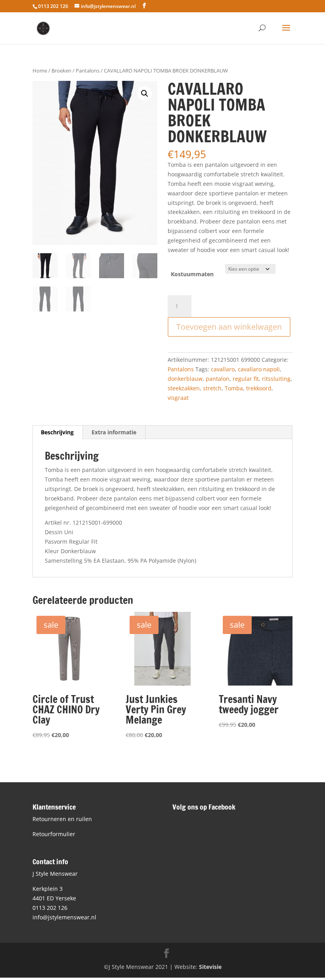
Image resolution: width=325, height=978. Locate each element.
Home (39, 70)
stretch (212, 388)
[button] (145, 93)
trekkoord (258, 388)
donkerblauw (185, 378)
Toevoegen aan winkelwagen (229, 326)
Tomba (234, 388)
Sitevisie (210, 966)
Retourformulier (53, 834)
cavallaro (223, 369)
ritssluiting (276, 378)
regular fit (246, 378)
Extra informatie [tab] (114, 432)
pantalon (217, 378)
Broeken (61, 70)
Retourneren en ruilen (62, 819)
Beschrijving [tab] (57, 432)
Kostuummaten (192, 274)
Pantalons (87, 70)
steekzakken (184, 388)
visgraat (178, 397)
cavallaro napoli (259, 369)
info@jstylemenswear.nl (64, 917)
